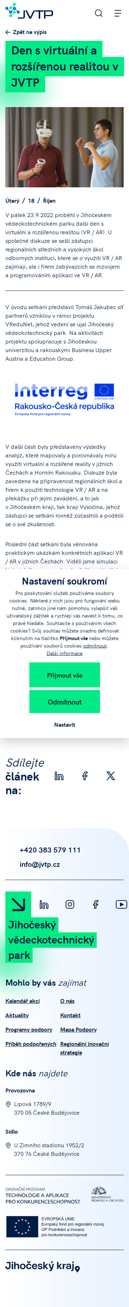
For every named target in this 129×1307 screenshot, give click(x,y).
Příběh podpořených (30, 1043)
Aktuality (17, 1015)
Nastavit (64, 724)
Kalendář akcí (22, 1000)
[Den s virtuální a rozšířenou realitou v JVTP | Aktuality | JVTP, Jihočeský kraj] (29, 10)
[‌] (44, 904)
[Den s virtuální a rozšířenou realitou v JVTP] (64, 147)
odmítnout (95, 645)
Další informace (64, 653)
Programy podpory (28, 1029)
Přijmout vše (64, 675)
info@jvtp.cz (40, 864)
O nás (67, 1000)
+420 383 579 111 (50, 849)
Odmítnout (65, 701)
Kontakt (70, 1015)
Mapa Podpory (78, 1029)
